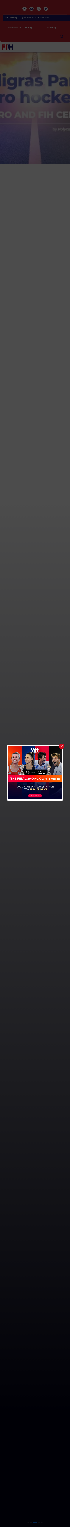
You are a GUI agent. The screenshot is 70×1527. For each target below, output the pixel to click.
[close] (61, 746)
